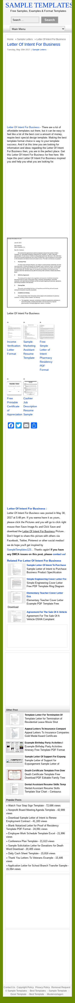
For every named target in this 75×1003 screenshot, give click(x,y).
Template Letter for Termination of (44, 715)
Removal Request (60, 987)
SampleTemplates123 (19, 549)
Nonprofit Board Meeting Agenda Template (31, 810)
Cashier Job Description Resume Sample (30, 406)
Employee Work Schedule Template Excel (31, 833)
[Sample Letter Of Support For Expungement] (14, 762)
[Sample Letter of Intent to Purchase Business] (16, 574)
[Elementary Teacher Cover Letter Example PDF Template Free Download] (16, 602)
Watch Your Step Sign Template (26, 805)
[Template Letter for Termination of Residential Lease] (15, 724)
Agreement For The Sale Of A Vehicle (47, 612)
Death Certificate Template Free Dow (45, 770)
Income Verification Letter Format (13, 347)
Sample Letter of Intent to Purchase (46, 565)
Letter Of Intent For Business (23, 127)
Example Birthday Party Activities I (44, 742)
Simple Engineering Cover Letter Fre (46, 579)
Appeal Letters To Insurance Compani (45, 728)
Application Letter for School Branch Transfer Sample (37, 865)
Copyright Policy (25, 987)
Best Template (36, 994)
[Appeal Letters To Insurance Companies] (14, 738)
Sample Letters (25, 39)
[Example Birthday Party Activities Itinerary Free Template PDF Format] (14, 751)
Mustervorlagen (55, 994)
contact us (59, 554)
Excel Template (18, 994)
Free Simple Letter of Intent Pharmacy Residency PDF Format (46, 355)
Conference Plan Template (23, 841)
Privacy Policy (42, 987)
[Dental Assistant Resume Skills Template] (15, 793)
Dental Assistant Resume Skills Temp (45, 784)
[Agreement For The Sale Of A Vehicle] (16, 621)
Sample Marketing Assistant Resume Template (29, 349)
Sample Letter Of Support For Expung (45, 756)
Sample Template (58, 990)
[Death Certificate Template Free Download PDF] (14, 779)
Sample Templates (39, 5)
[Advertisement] (37, 88)
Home (10, 39)
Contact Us (9, 987)
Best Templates (38, 990)
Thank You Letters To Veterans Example (30, 857)
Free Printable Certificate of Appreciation (14, 406)
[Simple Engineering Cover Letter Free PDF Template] (17, 588)
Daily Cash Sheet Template (23, 853)
